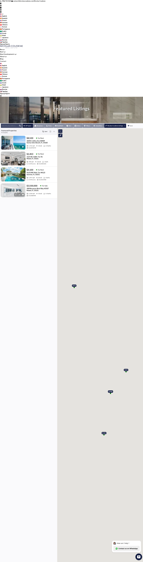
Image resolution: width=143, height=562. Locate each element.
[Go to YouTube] (0, 10)
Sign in (7, 44)
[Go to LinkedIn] (0, 12)
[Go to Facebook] (0, 3)
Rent (2, 52)
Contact (3, 61)
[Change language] (1, 14)
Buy (1, 49)
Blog (1, 59)
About (2, 56)
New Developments (7, 54)
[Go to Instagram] (0, 5)
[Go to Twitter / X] (0, 7)
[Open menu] (0, 96)
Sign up (2, 44)
